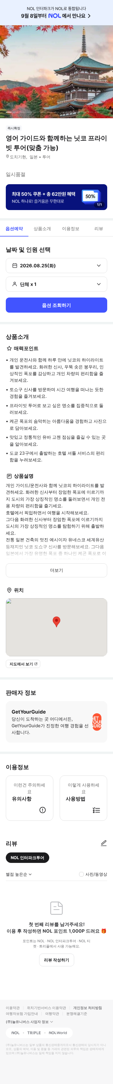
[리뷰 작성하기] (103, 843)
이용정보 (70, 228)
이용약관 (13, 1008)
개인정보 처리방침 (87, 1008)
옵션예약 (14, 228)
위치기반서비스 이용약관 (46, 1008)
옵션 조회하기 (56, 305)
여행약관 (52, 1013)
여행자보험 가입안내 (22, 1013)
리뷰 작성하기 (56, 959)
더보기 (56, 570)
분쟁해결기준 (76, 1013)
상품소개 (42, 228)
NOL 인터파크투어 (27, 857)
